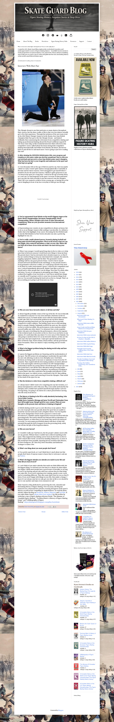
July (78, 369)
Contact (89, 41)
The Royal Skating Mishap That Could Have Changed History (88, 463)
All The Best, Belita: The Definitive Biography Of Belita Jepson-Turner (89, 431)
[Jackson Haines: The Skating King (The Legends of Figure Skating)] (77, 592)
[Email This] (49, 507)
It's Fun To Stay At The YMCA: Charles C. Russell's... (86, 338)
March (79, 379)
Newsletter (45, 41)
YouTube (62, 492)
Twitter (22, 456)
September (81, 311)
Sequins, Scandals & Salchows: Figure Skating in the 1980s (88, 602)
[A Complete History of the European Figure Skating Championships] (77, 645)
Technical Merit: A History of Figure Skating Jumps (88, 634)
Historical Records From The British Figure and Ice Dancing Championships (88, 414)
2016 (77, 296)
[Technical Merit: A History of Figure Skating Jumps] (77, 636)
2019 (77, 289)
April (79, 376)
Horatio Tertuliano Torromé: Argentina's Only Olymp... (86, 359)
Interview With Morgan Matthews (84, 331)
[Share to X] (52, 507)
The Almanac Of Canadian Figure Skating (87, 665)
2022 (77, 282)
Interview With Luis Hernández (83, 316)
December (80, 303)
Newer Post (21, 512)
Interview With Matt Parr (84, 354)
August (79, 313)
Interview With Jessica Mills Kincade (85, 324)
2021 (77, 284)
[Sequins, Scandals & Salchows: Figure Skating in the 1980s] (77, 603)
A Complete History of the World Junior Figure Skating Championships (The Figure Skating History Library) (88, 676)
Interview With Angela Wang (86, 344)
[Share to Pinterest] (55, 507)
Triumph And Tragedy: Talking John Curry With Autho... (85, 350)
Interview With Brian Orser (89, 505)
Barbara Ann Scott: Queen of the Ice (88, 624)
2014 (77, 301)
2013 (77, 386)
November (80, 306)
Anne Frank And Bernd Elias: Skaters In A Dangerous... (86, 328)
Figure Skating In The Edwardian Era (89, 491)
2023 (77, 279)
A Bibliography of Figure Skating (86, 655)
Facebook (40, 492)
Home (18, 41)
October (80, 308)
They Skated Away (80, 248)
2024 (77, 277)
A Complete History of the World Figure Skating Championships (87, 613)
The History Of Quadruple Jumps (87, 533)
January (80, 383)
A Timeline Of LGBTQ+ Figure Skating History (88, 518)
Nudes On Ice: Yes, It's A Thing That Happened (89, 478)
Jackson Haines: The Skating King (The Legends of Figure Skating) (87, 591)
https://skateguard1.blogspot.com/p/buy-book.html (41, 502)
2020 (77, 287)
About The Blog (27, 41)
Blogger (60, 710)
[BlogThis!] (50, 507)
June (78, 371)
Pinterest (53, 492)
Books (37, 41)
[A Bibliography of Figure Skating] (77, 657)
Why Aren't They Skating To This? (85, 320)
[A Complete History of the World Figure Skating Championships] (77, 614)
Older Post (65, 512)
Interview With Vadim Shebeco (86, 341)
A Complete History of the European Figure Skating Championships (87, 644)
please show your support (43, 494)
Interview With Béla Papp (85, 346)
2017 (77, 294)
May (78, 374)
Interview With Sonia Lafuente (86, 335)
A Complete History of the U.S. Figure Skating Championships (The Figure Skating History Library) (88, 686)
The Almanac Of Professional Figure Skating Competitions (89, 397)
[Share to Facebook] (54, 507)
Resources (73, 41)
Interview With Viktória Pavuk (86, 356)
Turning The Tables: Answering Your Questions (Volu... (86, 364)
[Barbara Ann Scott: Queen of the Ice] (77, 626)
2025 (77, 274)
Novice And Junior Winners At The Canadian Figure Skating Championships (88, 447)
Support (81, 41)
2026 (77, 272)
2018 (77, 291)
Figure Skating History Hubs (59, 41)
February (80, 381)
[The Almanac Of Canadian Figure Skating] (77, 667)
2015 (77, 299)
